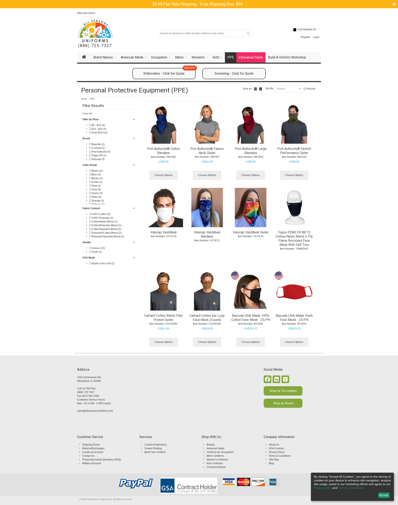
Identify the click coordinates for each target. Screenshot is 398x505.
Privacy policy (323, 487)
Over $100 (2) (99, 132)
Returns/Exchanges (93, 448)
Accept (383, 495)
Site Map (274, 459)
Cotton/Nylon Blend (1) (104, 221)
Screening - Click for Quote (234, 73)
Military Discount (91, 463)
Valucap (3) (98, 159)
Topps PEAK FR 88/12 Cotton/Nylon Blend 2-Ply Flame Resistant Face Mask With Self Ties (294, 238)
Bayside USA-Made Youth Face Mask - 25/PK (294, 318)
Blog (271, 463)
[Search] (248, 33)
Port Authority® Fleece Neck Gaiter (207, 151)
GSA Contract (276, 448)
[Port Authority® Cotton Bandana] (163, 124)
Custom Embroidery (155, 444)
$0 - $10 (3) (98, 125)
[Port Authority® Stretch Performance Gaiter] (294, 124)
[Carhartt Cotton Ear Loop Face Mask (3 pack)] (207, 291)
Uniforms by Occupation (220, 452)
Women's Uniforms (217, 459)
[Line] (260, 89)
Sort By (269, 88)
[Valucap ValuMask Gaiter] (250, 207)
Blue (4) (96, 174)
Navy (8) (96, 196)
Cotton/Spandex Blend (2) (106, 229)
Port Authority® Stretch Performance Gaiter (294, 151)
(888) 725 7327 (86, 392)
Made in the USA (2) (102, 263)
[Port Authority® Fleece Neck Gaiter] (207, 124)
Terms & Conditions (280, 455)
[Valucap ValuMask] (163, 207)
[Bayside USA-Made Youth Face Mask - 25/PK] (294, 291)
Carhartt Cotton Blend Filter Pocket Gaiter (163, 318)
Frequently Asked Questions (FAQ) (101, 459)
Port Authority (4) (100, 151)
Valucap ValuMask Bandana (207, 234)
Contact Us (88, 455)
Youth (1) (96, 251)
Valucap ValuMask (163, 232)
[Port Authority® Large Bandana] (250, 124)
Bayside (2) (98, 144)
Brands (211, 444)
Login (316, 37)
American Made (215, 448)
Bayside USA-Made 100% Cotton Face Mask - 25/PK (250, 318)
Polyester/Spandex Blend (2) (107, 236)
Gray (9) (96, 189)
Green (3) (97, 193)
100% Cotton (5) (100, 214)
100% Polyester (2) (102, 217)
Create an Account (92, 452)
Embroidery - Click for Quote (169, 71)
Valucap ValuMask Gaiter (251, 232)
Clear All (87, 113)
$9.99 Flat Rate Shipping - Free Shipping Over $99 (197, 4)
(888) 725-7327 (95, 45)
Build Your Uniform (155, 452)
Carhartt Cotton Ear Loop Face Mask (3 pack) (207, 318)
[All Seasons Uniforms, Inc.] (95, 31)
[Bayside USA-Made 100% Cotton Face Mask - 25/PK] (250, 291)
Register (305, 37)
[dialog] (352, 487)
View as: (247, 88)
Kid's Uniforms (215, 463)
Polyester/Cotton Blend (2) (106, 232)
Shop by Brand (283, 403)
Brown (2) (97, 178)
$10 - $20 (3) (98, 128)
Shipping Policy (91, 444)
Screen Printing (153, 448)
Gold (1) (96, 185)
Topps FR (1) (98, 155)
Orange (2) (97, 200)
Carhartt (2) (98, 148)
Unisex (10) (98, 248)
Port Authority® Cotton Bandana (163, 151)
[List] (255, 89)
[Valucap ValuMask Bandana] (207, 207)
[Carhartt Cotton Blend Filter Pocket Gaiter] (163, 291)
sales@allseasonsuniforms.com (95, 410)
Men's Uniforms (215, 455)
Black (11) (97, 170)
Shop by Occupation (283, 390)
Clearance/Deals (216, 467)
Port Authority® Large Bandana (251, 151)
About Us (274, 444)
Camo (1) (96, 182)
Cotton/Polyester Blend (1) (106, 225)
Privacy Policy (277, 452)
